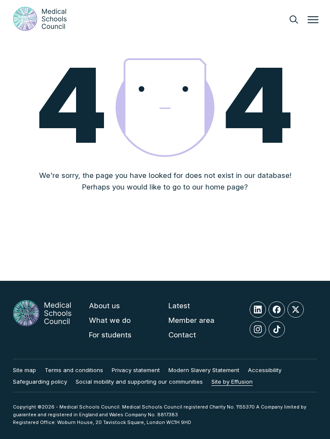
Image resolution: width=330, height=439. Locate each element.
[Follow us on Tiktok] (277, 329)
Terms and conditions (74, 370)
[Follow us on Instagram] (258, 329)
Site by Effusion (232, 381)
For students (110, 335)
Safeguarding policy (40, 381)
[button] (293, 19)
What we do (110, 320)
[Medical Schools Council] (40, 19)
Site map (24, 370)
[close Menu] (313, 21)
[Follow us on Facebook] (277, 309)
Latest (179, 305)
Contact (182, 335)
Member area (191, 320)
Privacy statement (136, 370)
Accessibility (264, 370)
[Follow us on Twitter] (295, 309)
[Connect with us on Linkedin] (258, 309)
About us (104, 305)
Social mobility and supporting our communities (139, 381)
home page (224, 187)
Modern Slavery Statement (203, 370)
